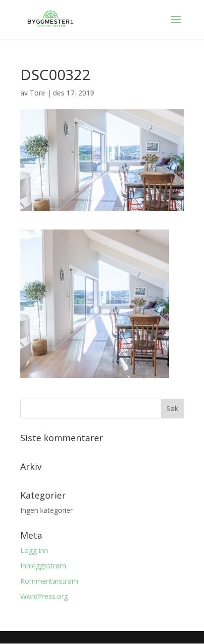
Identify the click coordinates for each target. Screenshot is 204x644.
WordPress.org (44, 596)
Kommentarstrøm (49, 581)
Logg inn (34, 550)
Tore (37, 92)
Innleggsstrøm (43, 565)
